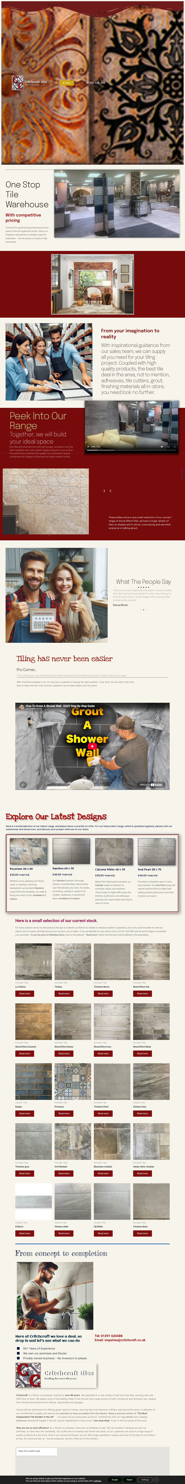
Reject (129, 1479)
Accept (115, 1479)
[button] (54, 284)
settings (97, 1481)
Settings (145, 1479)
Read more (24, 993)
